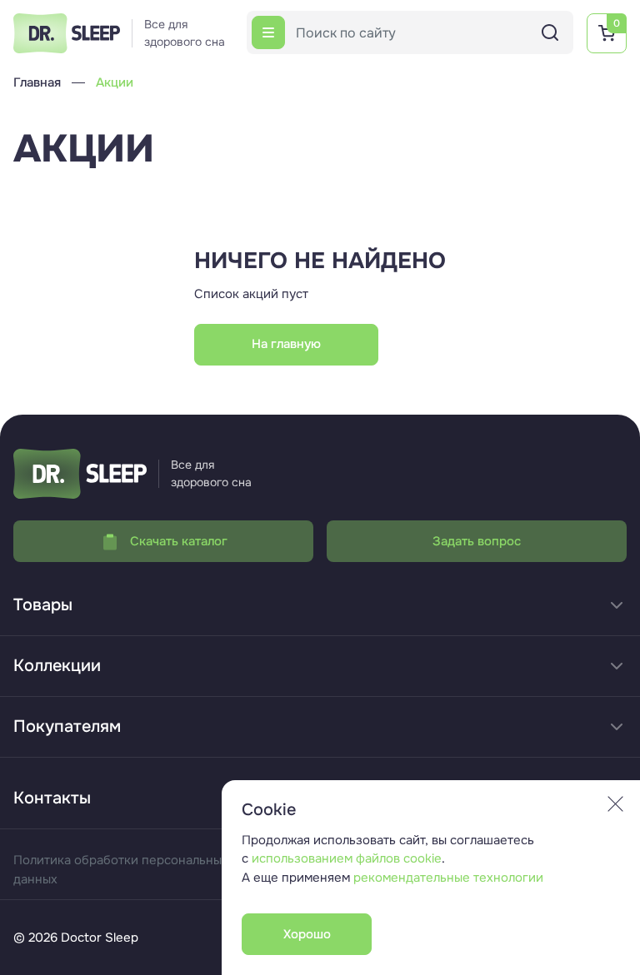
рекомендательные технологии (448, 877)
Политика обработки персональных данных (120, 870)
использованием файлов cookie (347, 858)
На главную (286, 344)
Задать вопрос (476, 541)
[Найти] (550, 32)
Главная (37, 82)
